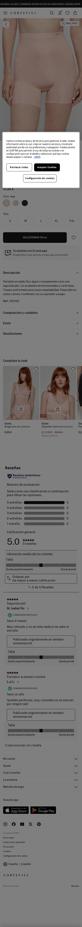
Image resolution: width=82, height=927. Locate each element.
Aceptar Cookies (47, 167)
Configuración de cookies (40, 178)
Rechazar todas (19, 167)
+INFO (37, 157)
